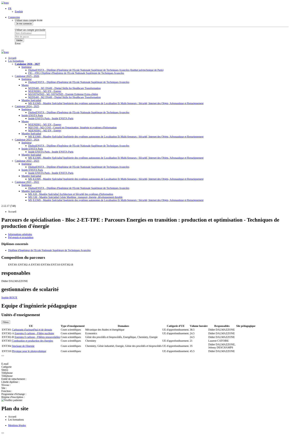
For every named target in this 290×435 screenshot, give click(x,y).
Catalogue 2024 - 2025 (27, 106)
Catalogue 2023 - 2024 (27, 139)
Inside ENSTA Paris (32, 115)
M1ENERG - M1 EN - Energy (44, 91)
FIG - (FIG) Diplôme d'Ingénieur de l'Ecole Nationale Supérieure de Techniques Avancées (76, 73)
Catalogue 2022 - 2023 (27, 160)
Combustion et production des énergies (32, 340)
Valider (19, 40)
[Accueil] (5, 2)
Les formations (16, 61)
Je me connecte (24, 23)
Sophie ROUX (9, 297)
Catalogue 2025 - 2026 (27, 76)
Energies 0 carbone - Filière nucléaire (34, 333)
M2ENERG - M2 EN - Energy (44, 130)
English (19, 11)
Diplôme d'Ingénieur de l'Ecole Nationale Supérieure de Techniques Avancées (49, 250)
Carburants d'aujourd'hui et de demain (32, 329)
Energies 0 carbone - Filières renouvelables (37, 337)
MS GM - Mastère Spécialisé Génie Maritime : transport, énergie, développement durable (75, 197)
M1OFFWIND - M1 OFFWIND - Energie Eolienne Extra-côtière (63, 94)
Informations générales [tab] (20, 234)
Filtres (6, 322)
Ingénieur (26, 67)
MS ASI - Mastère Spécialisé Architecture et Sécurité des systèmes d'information (70, 194)
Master (25, 85)
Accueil (12, 57)
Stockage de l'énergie (23, 346)
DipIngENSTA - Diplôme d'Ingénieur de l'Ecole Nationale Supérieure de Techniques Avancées (78, 82)
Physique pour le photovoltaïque (29, 351)
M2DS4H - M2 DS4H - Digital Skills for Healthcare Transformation (64, 97)
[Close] (2, 355)
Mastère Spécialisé (31, 100)
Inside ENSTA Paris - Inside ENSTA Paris (50, 118)
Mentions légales (17, 425)
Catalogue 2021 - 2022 (27, 182)
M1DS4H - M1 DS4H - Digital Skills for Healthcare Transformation (64, 88)
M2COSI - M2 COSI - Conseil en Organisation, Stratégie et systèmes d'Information (72, 127)
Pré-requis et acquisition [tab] (20, 237)
